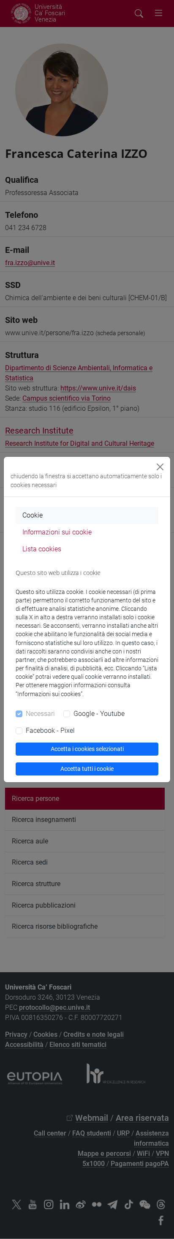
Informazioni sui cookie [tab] (57, 532)
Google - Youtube (99, 714)
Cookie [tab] (32, 515)
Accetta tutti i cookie (87, 768)
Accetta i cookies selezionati (87, 749)
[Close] (160, 467)
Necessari (40, 714)
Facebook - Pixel (50, 731)
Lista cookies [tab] (41, 549)
